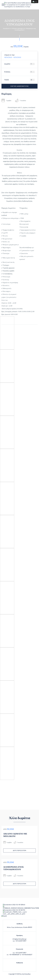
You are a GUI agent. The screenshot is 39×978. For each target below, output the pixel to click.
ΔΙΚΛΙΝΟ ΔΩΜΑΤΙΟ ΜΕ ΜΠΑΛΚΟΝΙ (15, 834)
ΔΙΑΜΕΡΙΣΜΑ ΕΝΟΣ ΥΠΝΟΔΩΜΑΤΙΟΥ (13, 868)
